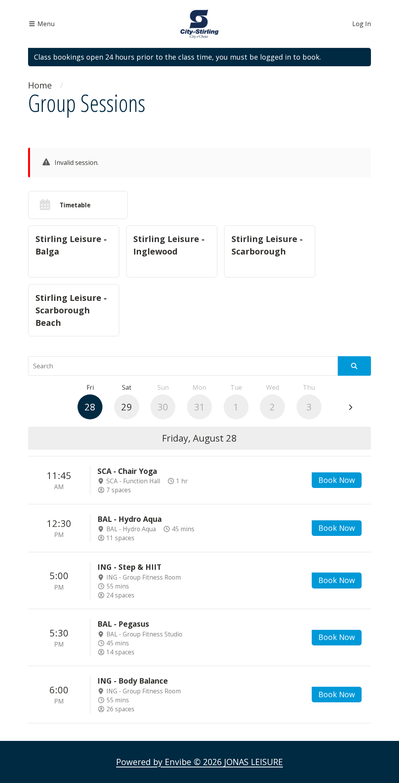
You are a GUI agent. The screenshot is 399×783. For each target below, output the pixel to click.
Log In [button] (361, 23)
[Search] (354, 366)
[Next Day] (350, 407)
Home (40, 85)
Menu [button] (45, 23)
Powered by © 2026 (199, 761)
